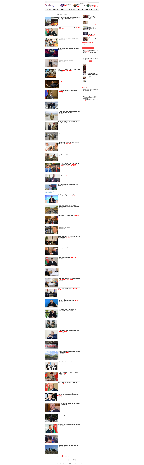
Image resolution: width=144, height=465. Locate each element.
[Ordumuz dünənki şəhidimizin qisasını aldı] (51, 449)
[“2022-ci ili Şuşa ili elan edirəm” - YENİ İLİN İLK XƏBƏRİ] (51, 32)
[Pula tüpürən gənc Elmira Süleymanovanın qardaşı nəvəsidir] (51, 439)
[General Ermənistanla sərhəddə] (51, 324)
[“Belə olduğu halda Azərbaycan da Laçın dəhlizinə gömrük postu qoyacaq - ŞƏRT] (51, 303)
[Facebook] (71, 460)
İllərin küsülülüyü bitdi (92, 38)
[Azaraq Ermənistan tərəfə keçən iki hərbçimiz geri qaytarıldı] (51, 157)
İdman (80, 463)
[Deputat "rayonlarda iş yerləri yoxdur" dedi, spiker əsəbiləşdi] (51, 334)
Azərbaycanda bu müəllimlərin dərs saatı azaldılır (92, 28)
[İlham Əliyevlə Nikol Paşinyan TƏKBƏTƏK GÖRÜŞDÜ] (51, 293)
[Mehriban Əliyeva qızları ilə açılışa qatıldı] (51, 42)
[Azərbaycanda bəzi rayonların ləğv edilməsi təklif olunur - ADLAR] (51, 355)
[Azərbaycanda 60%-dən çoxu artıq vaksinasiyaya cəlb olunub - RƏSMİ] (51, 199)
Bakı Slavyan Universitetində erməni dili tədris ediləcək (90, 59)
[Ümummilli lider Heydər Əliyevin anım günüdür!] (51, 428)
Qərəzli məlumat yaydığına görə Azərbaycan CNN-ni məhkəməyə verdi (90, 90)
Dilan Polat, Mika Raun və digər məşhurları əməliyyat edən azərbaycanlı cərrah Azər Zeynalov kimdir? (90, 97)
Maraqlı (84, 87)
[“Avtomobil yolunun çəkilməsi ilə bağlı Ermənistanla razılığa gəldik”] (51, 313)
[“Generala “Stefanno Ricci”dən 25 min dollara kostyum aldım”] (51, 230)
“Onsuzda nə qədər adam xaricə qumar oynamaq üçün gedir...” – (70, 164)
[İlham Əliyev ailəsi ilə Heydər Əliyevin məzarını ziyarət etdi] (51, 418)
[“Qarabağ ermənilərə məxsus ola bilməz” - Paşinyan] (52, 84)
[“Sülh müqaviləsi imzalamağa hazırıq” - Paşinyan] (51, 94)
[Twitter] (73, 460)
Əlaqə (55, 1)
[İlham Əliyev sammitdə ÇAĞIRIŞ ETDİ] (51, 261)
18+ (69, 463)
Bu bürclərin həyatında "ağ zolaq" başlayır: (92, 34)
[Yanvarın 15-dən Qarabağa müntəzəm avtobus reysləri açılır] (51, 345)
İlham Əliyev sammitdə (67, 257)
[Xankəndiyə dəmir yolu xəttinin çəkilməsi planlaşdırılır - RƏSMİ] (52, 407)
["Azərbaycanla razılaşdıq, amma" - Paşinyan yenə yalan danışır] (51, 220)
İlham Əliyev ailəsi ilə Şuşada (66, 100)
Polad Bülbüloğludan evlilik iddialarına (92, 81)
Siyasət (58, 463)
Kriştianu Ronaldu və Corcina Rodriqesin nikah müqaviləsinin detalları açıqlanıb (91, 92)
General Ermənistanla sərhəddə (65, 320)
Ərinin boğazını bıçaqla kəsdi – (90, 54)
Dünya (83, 463)
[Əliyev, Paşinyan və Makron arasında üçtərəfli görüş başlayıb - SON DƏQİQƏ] (51, 240)
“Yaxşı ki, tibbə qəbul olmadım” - (92, 23)
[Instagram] (69, 460)
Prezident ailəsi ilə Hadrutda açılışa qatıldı (69, 132)
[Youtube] (75, 460)
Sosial (61, 463)
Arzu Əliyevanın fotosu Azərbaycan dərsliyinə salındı (92, 74)
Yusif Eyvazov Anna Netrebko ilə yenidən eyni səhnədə (92, 17)
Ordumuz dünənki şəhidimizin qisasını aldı (69, 445)
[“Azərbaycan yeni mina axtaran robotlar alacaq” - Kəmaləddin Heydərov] (51, 387)
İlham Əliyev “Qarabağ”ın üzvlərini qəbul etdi (69, 361)
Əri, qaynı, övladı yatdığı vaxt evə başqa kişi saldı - (90, 51)
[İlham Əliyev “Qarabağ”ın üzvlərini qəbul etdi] (51, 366)
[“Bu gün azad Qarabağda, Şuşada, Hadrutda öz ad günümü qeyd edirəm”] (51, 115)
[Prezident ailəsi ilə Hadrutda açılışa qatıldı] (51, 136)
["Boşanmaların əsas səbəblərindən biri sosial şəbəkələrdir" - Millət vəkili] (51, 146)
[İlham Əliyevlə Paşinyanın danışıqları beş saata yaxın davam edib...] (51, 251)
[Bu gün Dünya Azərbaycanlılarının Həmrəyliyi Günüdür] (51, 53)
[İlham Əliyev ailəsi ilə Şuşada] (51, 105)
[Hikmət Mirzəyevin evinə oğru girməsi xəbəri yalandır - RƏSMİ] (51, 376)
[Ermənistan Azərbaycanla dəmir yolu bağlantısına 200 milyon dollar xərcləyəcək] (51, 209)
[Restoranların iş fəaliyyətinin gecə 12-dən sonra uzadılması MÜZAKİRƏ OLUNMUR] (50, 73)
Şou (90, 61)
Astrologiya (73, 463)
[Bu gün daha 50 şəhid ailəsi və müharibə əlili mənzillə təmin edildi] (51, 126)
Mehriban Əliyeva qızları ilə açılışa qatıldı (69, 38)
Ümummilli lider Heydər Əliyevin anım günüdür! (69, 424)
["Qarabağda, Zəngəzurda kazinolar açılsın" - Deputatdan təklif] (52, 178)
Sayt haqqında (49, 1)
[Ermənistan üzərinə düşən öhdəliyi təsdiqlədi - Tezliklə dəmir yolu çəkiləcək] (51, 282)
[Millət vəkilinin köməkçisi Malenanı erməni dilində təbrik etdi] (51, 188)
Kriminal (64, 463)
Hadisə (76, 463)
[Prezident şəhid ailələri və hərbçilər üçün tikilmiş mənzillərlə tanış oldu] (51, 63)
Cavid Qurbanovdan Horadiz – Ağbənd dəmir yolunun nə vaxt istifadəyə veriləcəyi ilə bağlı (68, 394)
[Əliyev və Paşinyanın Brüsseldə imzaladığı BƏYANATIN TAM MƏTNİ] (52, 272)
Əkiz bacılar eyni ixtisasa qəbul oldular (89, 52)
